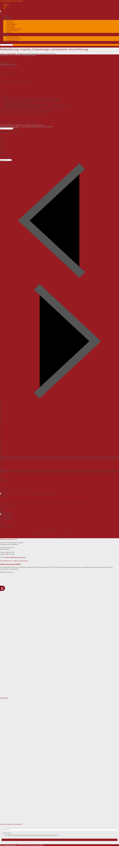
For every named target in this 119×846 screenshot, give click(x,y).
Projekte (5, 35)
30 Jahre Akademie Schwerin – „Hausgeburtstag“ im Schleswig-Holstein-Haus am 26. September (28, 536)
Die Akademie (6, 19)
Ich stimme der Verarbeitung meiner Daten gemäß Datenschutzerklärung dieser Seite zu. (32, 835)
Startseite (6, 16)
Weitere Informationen (5, 491)
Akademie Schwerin (30, 55)
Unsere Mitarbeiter (11, 24)
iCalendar (21, 67)
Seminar (5, 90)
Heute (1, 281)
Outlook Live (33, 67)
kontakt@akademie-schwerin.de (15, 1)
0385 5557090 (3, 1)
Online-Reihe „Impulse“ (12, 37)
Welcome (5, 34)
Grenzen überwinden (11, 40)
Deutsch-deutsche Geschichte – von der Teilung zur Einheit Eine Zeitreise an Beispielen (26, 127)
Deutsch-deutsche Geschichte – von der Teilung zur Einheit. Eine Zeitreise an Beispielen (20, 135)
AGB (4, 8)
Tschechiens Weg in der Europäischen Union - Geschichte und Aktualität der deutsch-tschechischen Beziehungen (25, 146)
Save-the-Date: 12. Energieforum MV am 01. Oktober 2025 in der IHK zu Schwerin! (24, 530)
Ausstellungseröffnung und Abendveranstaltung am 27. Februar (19, 531)
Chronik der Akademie (12, 30)
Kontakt (5, 7)
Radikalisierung (24, 93)
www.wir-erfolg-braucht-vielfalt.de (10, 564)
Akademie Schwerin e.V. (6, 80)
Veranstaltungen (7, 17)
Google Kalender (14, 67)
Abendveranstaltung (8, 501)
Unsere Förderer (10, 27)
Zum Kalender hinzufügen (9, 65)
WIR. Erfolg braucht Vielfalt (14, 38)
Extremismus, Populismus (6, 93)
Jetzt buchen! (14, 505)
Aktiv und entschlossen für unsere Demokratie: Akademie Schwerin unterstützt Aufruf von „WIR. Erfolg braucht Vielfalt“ (34, 533)
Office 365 (27, 67)
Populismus (17, 93)
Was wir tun (9, 22)
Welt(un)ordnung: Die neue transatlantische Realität (12, 143)
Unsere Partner (10, 25)
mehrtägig (6, 88)
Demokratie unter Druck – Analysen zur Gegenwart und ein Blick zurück (22, 125)
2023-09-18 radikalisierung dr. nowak (60, 114)
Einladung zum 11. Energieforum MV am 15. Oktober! (17, 534)
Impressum (6, 4)
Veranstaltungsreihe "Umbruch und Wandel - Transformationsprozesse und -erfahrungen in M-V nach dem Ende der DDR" (28, 139)
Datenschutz (6, 5)
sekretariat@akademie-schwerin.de (15, 557)
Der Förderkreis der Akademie (14, 29)
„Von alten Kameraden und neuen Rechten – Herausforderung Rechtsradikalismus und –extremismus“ (23, 150)
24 (0, 456)
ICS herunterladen (4, 67)
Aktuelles (5, 42)
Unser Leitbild (10, 21)
